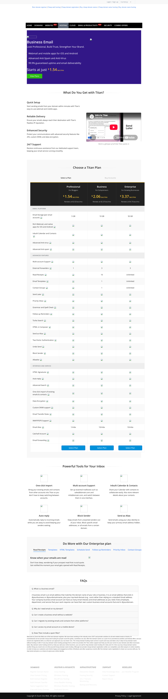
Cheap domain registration (70, 7)
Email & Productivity (89, 25)
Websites (50, 25)
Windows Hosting (61, 675)
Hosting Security (86, 675)
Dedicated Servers (61, 689)
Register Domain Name (39, 672)
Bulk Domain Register (38, 679)
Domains (38, 25)
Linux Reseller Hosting (63, 682)
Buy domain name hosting (127, 7)
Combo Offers (121, 25)
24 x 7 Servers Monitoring (85, 680)
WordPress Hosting (61, 679)
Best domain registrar (39, 7)
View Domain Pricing (38, 675)
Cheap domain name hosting (108, 7)
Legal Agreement (134, 696)
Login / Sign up (112, 2)
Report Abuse (107, 679)
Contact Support (108, 675)
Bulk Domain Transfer (38, 682)
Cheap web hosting (54, 7)
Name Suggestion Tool (39, 686)
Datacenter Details (87, 672)
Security (108, 25)
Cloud (73, 25)
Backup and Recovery (88, 685)
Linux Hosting (59, 672)
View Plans (34, 76)
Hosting (63, 25)
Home (29, 25)
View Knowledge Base (110, 672)
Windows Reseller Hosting (64, 686)
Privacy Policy (120, 696)
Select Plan (73, 448)
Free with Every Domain (39, 689)
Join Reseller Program (130, 672)
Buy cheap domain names (88, 7)
